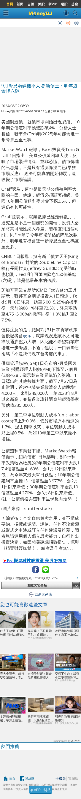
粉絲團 (29, 778)
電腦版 (73, 778)
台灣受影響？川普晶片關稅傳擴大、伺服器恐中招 (40, 675)
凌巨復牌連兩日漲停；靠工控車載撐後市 (67, 632)
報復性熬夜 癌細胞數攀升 (67, 718)
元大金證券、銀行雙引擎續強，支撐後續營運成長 (12, 675)
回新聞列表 (43, 594)
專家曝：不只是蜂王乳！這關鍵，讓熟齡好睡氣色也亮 (40, 632)
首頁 (12, 778)
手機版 (61, 778)
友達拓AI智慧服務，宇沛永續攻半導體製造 (12, 718)
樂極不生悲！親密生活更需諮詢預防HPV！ (67, 675)
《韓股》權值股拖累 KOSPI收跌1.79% (30, 578)
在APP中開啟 (40, 789)
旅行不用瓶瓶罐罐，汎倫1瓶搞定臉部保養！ (41, 718)
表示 (27, 335)
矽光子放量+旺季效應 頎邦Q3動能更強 (11, 632)
